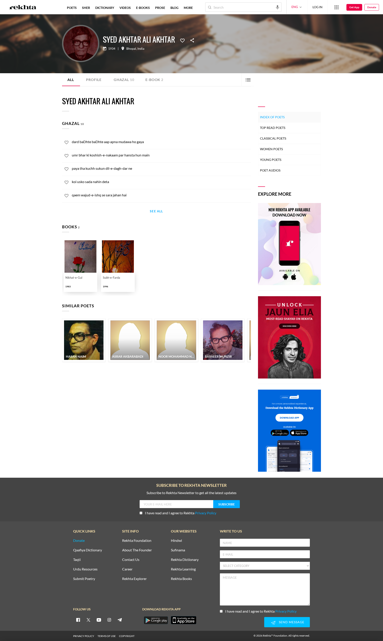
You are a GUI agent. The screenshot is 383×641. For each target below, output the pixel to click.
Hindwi (176, 540)
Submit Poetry (84, 579)
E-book (154, 79)
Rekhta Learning (183, 569)
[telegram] (119, 619)
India (140, 48)
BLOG (174, 8)
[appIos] (183, 620)
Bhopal (131, 48)
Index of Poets (272, 117)
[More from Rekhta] (336, 7)
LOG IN (317, 7)
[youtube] (98, 619)
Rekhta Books (181, 579)
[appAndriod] (155, 620)
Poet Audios (270, 170)
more (188, 8)
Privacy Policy (205, 513)
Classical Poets (273, 138)
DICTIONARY (104, 8)
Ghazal (124, 79)
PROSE (160, 8)
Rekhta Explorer (134, 579)
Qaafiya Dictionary (87, 550)
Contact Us (130, 560)
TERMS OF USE (107, 636)
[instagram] (109, 619)
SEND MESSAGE (291, 622)
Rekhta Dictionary (185, 560)
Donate (371, 7)
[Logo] (23, 8)
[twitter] (88, 619)
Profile (94, 79)
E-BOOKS (143, 8)
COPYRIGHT (127, 636)
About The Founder (137, 550)
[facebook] (78, 619)
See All (156, 211)
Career (127, 569)
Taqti (77, 560)
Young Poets (270, 160)
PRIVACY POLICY (83, 636)
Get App (354, 7)
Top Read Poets (272, 128)
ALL (70, 79)
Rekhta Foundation (136, 540)
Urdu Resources (85, 569)
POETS (72, 8)
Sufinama (178, 550)
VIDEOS (125, 8)
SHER (86, 8)
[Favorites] (182, 40)
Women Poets (271, 149)
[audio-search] (277, 7)
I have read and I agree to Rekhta (180, 513)
